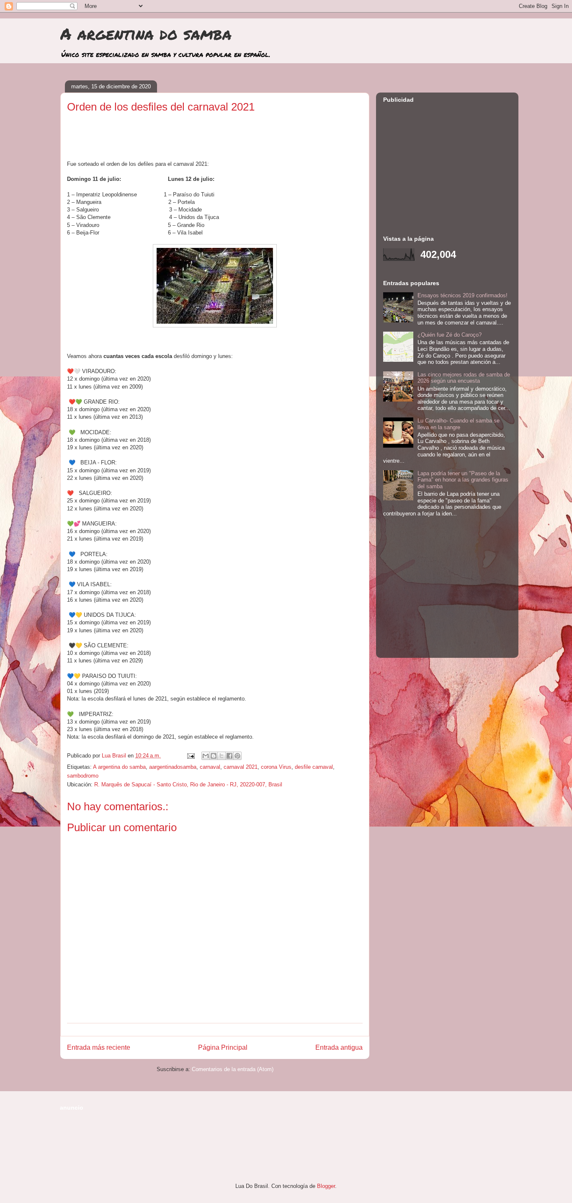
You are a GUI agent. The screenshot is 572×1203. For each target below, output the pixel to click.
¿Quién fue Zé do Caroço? (449, 335)
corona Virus (276, 767)
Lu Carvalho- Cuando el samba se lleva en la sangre (458, 423)
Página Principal (222, 1047)
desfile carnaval (314, 767)
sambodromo (82, 776)
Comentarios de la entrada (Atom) (232, 1069)
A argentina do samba (146, 33)
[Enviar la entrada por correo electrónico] (190, 755)
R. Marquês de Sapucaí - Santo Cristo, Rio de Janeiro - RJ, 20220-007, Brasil (188, 784)
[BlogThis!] (213, 756)
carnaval (210, 767)
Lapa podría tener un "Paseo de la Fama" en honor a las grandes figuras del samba (462, 479)
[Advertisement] (215, 139)
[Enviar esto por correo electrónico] (205, 756)
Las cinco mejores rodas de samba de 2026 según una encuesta (463, 377)
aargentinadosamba (172, 767)
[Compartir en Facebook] (229, 756)
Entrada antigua (339, 1047)
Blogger (326, 1186)
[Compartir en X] (221, 756)
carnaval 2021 (241, 767)
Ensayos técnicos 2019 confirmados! (462, 295)
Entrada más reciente (98, 1047)
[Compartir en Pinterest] (237, 756)
